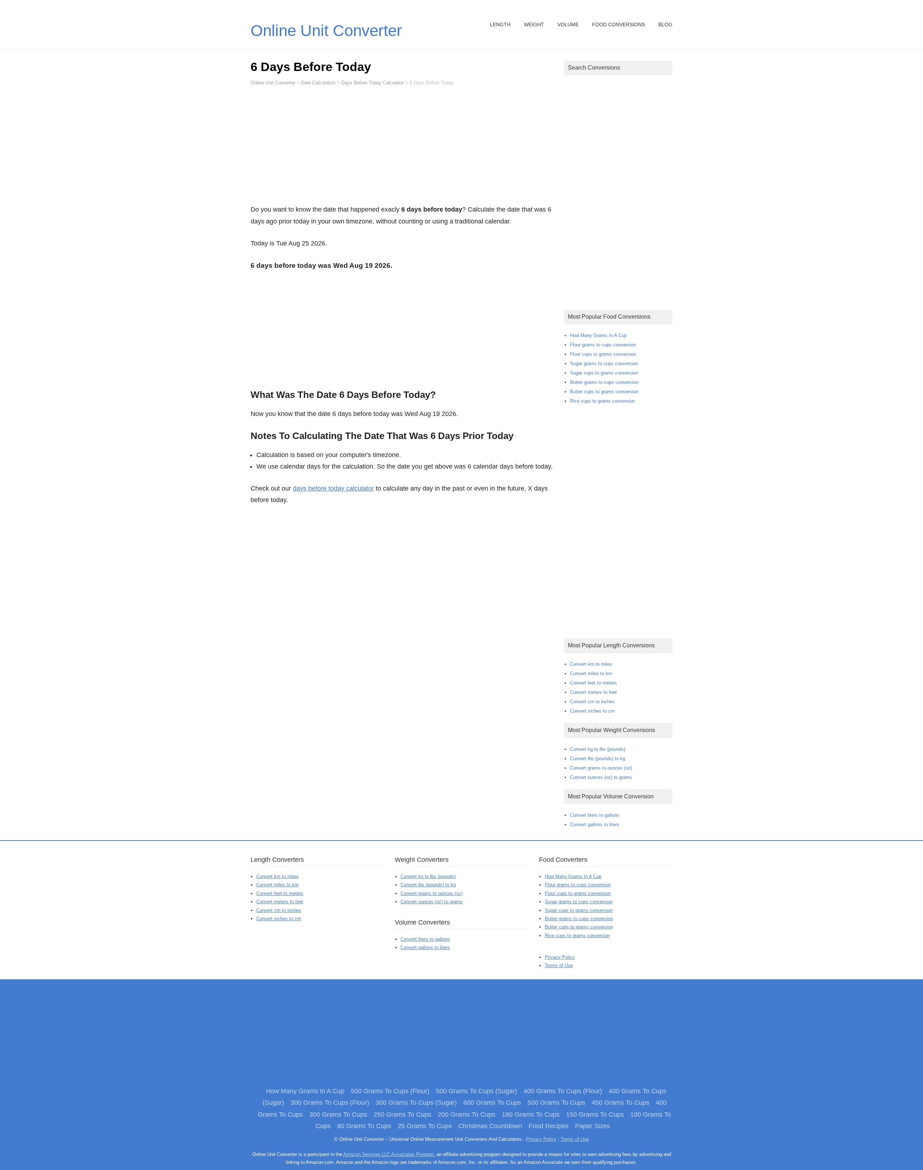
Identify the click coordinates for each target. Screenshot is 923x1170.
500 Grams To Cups (556, 1102)
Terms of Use (559, 965)
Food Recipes (549, 1126)
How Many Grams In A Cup (598, 335)
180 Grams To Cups (531, 1114)
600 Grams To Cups (492, 1102)
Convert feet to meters (593, 683)
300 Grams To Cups (338, 1114)
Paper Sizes (592, 1126)
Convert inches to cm (592, 711)
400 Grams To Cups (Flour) (563, 1091)
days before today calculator (333, 488)
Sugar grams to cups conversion (604, 363)
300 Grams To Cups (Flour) (330, 1102)
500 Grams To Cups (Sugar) (476, 1091)
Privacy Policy (560, 957)
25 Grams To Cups (425, 1126)
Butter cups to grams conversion (604, 391)
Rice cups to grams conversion (602, 401)
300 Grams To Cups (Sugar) (416, 1102)
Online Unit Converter (326, 30)
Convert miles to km (591, 673)
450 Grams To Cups (620, 1102)
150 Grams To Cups (595, 1114)
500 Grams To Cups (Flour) (390, 1091)
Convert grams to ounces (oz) (601, 768)
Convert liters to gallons (594, 815)
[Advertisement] (402, 148)
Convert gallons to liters (594, 824)
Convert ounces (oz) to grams (601, 777)
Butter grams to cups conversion (604, 382)
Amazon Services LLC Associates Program (388, 1154)
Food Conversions (618, 24)
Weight (534, 24)
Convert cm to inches (592, 701)
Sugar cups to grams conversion (604, 373)
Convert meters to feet (593, 692)
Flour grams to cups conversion (603, 344)
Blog (665, 24)
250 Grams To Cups (402, 1114)
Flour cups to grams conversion (603, 354)
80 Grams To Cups (364, 1126)
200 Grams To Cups (466, 1114)
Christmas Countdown (490, 1126)
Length (500, 24)
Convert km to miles (591, 664)
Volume (568, 24)
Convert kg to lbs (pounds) (597, 749)
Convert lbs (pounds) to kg (597, 758)
